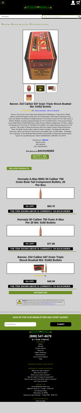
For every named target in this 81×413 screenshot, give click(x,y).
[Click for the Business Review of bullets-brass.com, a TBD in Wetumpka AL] (2, 405)
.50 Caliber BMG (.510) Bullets (40, 24)
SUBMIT (60, 324)
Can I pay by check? (40, 381)
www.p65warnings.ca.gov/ (49, 303)
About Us (40, 350)
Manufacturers (40, 355)
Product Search (40, 348)
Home (40, 344)
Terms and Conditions (40, 357)
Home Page (6, 24)
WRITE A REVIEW (53, 111)
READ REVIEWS (40, 111)
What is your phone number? (40, 375)
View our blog (40, 401)
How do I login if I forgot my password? (40, 377)
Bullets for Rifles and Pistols (21, 24)
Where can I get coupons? (40, 370)
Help (40, 359)
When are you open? (41, 373)
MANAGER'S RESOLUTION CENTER (40, 364)
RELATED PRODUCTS (19, 168)
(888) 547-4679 (40, 336)
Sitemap (40, 346)
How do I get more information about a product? (40, 379)
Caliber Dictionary (40, 352)
